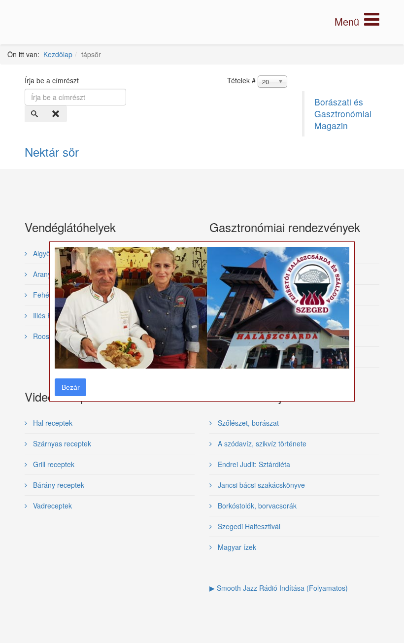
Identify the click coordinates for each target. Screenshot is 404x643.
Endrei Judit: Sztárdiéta (253, 464)
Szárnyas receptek (61, 443)
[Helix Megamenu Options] (357, 21)
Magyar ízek (236, 547)
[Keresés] (35, 113)
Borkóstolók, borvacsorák (256, 505)
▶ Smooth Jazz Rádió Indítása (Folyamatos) (278, 588)
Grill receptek (52, 464)
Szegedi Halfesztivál (248, 526)
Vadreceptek (51, 505)
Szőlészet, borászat (247, 423)
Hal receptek (51, 423)
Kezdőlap (57, 54)
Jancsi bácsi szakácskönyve (260, 485)
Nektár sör (52, 151)
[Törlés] (56, 113)
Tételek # (241, 80)
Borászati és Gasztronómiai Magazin (342, 114)
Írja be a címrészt (53, 80)
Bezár (71, 387)
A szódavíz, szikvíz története (261, 443)
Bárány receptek (57, 485)
